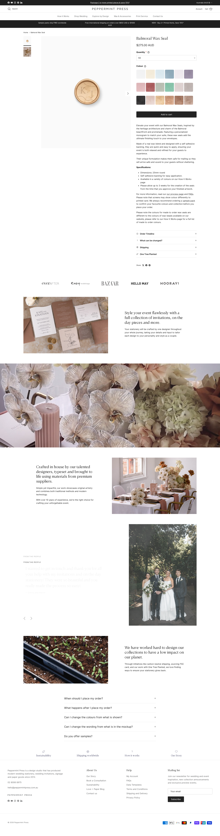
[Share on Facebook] (146, 265)
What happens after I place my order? (88, 707)
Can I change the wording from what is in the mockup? (98, 726)
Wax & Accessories (122, 16)
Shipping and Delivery (137, 793)
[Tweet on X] (143, 265)
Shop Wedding (80, 16)
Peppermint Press (21, 822)
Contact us (91, 793)
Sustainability (92, 784)
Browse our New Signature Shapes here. (110, 3)
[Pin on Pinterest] (149, 265)
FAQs (190, 194)
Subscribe (176, 799)
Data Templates (134, 784)
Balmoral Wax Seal (38, 33)
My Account (132, 776)
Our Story (91, 776)
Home (25, 33)
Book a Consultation (96, 780)
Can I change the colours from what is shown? (93, 717)
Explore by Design (100, 16)
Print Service (142, 16)
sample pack (189, 200)
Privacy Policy (133, 797)
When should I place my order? (83, 698)
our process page (175, 194)
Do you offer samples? (78, 736)
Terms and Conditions (137, 789)
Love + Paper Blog (95, 789)
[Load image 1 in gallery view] (86, 92)
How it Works (63, 16)
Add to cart (166, 114)
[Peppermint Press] (110, 9)
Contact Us (158, 16)
